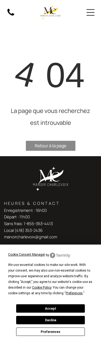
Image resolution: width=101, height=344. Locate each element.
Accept (50, 308)
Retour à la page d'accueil (50, 147)
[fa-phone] (10, 15)
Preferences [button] (74, 293)
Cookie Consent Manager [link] (26, 254)
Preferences (50, 332)
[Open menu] (90, 12)
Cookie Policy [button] (41, 287)
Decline (50, 320)
